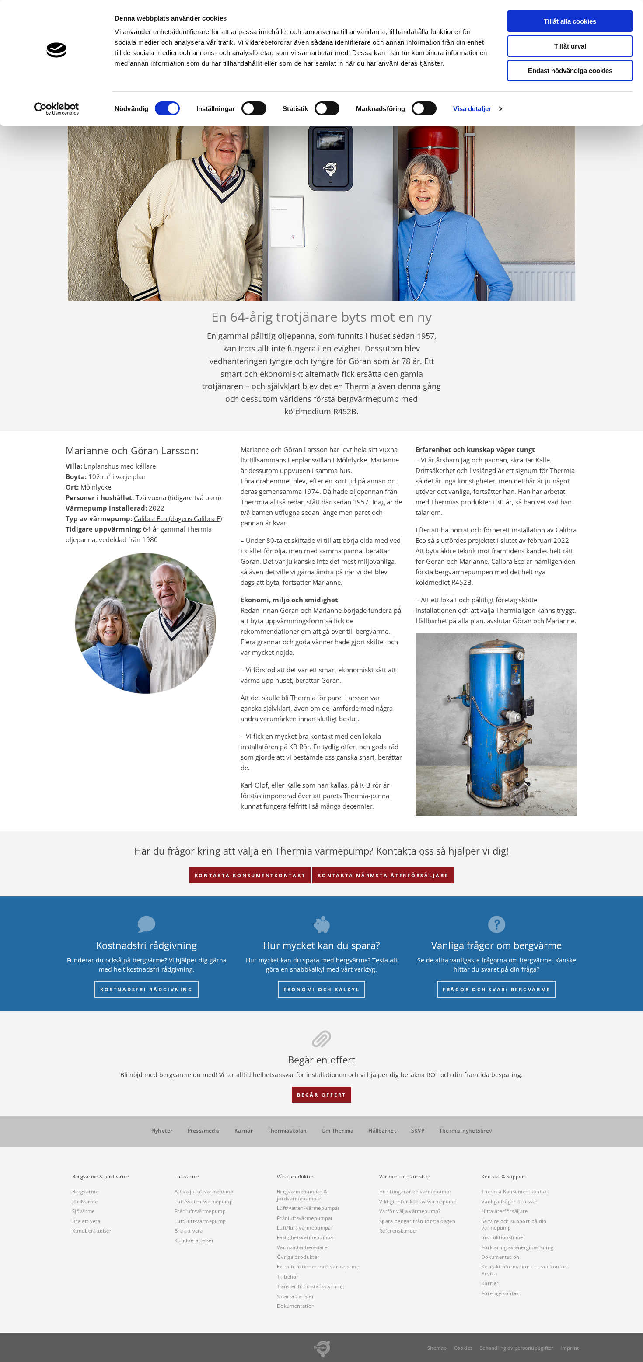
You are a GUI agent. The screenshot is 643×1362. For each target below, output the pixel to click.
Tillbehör (288, 1276)
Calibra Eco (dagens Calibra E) (178, 518)
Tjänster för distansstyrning (310, 1286)
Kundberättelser (92, 1230)
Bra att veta (86, 1221)
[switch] (253, 108)
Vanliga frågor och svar (510, 1201)
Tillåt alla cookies (570, 21)
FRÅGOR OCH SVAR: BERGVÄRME (497, 989)
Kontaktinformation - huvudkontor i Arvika (526, 1269)
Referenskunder (398, 1230)
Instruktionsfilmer (503, 1237)
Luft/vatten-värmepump (204, 1201)
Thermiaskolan (287, 1131)
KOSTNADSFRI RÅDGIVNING (146, 989)
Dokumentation (296, 1306)
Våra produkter (295, 1177)
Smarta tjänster (295, 1296)
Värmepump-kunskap (404, 1177)
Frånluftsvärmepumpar (305, 1218)
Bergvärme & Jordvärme (100, 1177)
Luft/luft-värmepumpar (305, 1227)
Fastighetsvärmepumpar (306, 1237)
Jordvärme (85, 1201)
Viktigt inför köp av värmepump (418, 1201)
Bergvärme (85, 1191)
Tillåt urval (570, 46)
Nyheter (162, 1131)
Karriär (243, 1131)
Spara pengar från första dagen (417, 1221)
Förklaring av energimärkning (517, 1247)
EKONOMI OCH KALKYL (321, 989)
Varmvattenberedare (302, 1247)
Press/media (204, 1131)
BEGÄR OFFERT (321, 1094)
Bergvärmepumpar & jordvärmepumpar (302, 1194)
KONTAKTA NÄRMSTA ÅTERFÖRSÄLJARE (383, 875)
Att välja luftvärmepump (204, 1191)
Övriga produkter (298, 1257)
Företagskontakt (501, 1293)
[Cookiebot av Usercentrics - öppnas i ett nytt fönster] (56, 108)
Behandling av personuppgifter (516, 1348)
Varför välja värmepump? (410, 1211)
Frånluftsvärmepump (200, 1211)
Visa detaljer (472, 108)
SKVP (417, 1131)
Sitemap (437, 1348)
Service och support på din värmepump (514, 1224)
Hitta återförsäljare (505, 1211)
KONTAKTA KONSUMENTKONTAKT (250, 875)
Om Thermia (337, 1131)
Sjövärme (83, 1211)
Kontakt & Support (504, 1177)
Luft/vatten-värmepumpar (308, 1208)
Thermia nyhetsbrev (465, 1131)
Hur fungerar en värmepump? (415, 1191)
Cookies (463, 1348)
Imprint (569, 1348)
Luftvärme (187, 1177)
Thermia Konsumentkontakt (515, 1191)
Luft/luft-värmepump (200, 1221)
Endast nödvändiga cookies (570, 70)
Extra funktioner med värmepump (318, 1266)
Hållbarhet (382, 1131)
